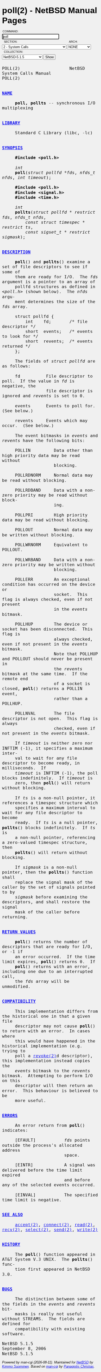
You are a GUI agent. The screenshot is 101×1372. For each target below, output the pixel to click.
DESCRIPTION (16, 252)
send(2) (63, 1229)
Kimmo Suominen (15, 1366)
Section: (12, 41)
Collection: (13, 51)
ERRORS (10, 1115)
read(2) (84, 1224)
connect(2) (56, 1224)
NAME (7, 93)
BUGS (7, 1289)
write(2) (87, 1229)
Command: (12, 31)
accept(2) (26, 1224)
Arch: (75, 41)
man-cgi (52, 1366)
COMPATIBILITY (19, 1001)
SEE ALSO (12, 1214)
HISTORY (11, 1244)
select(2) (37, 1229)
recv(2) (11, 1229)
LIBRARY (11, 123)
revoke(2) (44, 1055)
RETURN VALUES (19, 931)
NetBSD (82, 1362)
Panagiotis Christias (79, 1366)
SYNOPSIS (12, 147)
